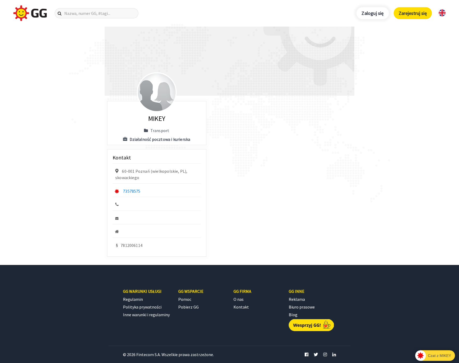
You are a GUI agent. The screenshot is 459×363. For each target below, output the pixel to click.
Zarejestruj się (413, 13)
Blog (293, 314)
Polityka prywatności (142, 307)
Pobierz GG (188, 307)
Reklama (297, 299)
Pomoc (184, 299)
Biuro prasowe (302, 307)
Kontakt (241, 307)
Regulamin (133, 299)
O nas (238, 299)
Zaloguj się (373, 13)
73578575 (131, 191)
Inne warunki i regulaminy (146, 314)
